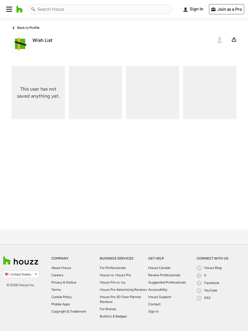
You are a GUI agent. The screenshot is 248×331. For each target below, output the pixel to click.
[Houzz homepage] (19, 9)
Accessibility (157, 290)
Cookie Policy (61, 297)
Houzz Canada (159, 268)
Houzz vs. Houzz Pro (115, 275)
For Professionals (113, 268)
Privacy (56, 282)
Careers (57, 275)
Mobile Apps (60, 304)
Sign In (153, 311)
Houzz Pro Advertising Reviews (123, 290)
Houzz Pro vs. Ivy (112, 282)
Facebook (211, 283)
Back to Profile (28, 28)
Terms (56, 290)
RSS (207, 298)
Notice (71, 282)
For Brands (108, 309)
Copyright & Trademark (68, 311)
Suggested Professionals (167, 282)
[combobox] (100, 9)
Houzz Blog (213, 268)
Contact (154, 304)
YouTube (210, 290)
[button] (9, 9)
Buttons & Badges (113, 316)
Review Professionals (164, 275)
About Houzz (61, 268)
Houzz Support (159, 297)
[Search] (33, 9)
